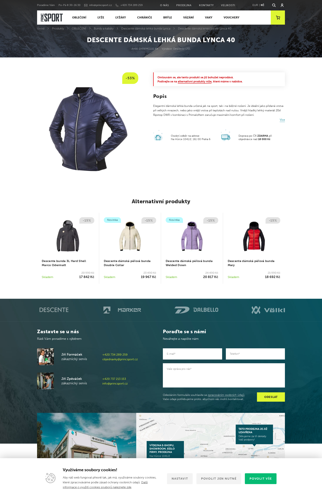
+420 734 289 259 (131, 5)
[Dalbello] (196, 310)
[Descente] (53, 310)
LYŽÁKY (120, 17)
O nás (164, 5)
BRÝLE (167, 17)
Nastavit (180, 478)
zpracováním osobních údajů (226, 395)
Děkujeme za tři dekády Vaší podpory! (253, 434)
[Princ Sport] (52, 18)
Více (282, 119)
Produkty (58, 28)
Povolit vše (261, 478)
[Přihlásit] (282, 5)
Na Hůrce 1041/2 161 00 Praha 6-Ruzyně (163, 452)
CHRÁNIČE (144, 17)
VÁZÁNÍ (188, 17)
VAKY (208, 17)
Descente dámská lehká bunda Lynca (145, 28)
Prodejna (184, 5)
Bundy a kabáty (104, 28)
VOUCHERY (231, 17)
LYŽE (100, 17)
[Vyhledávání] (274, 5)
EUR (255, 5)
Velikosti (228, 5)
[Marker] (122, 310)
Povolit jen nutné (218, 478)
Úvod (40, 28)
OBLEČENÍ (79, 17)
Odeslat (271, 397)
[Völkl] (268, 310)
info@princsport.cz (100, 5)
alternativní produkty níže (194, 81)
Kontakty (206, 5)
